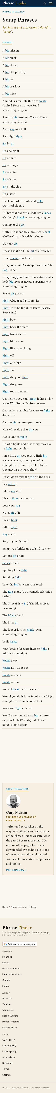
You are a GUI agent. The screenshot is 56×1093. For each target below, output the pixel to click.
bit (7, 51)
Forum (5, 986)
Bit (4, 144)
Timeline (6, 1004)
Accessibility (8, 1057)
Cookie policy (9, 1045)
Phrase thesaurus (19, 907)
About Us (7, 998)
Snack (47, 213)
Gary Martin (16, 812)
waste (42, 101)
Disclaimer (7, 1063)
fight (19, 136)
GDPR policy (8, 1040)
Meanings (7, 957)
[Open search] (44, 3)
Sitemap (6, 1075)
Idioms (5, 962)
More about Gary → (16, 869)
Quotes (6, 980)
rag (12, 129)
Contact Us (8, 1010)
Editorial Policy (9, 1027)
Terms (5, 1069)
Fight (5, 301)
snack (47, 232)
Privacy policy (9, 1051)
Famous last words (12, 974)
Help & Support (10, 1015)
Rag (4, 270)
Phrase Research (11, 1021)
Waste (12, 615)
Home (5, 907)
